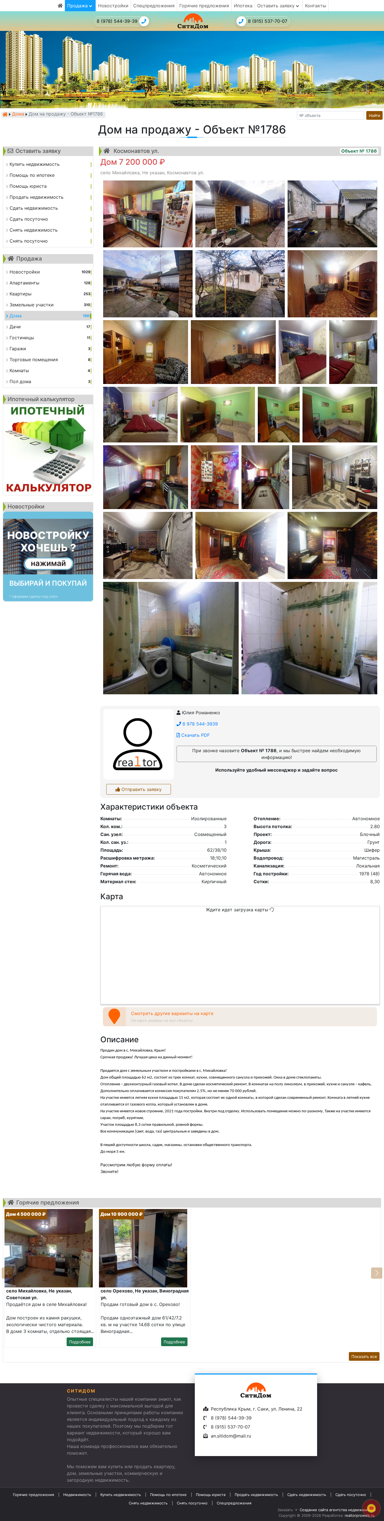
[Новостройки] (48, 557)
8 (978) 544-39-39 (117, 21)
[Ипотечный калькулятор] (48, 449)
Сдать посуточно (350, 1494)
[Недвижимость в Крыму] (5, 114)
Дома (18, 114)
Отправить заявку (141, 789)
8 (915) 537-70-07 (267, 21)
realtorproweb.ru (359, 1515)
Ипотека (243, 5)
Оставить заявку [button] (276, 5)
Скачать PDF (195, 735)
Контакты (315, 5)
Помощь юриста (210, 1494)
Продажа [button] (78, 5)
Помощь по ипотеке (168, 1494)
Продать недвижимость (256, 1494)
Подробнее (80, 1341)
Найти (374, 115)
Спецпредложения (154, 5)
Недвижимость (77, 1494)
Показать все (364, 1356)
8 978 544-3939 (199, 724)
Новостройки (113, 5)
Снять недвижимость (148, 1503)
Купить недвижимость (120, 1494)
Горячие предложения (204, 5)
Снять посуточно (192, 1503)
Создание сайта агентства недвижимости (338, 1510)
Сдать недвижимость (306, 1494)
